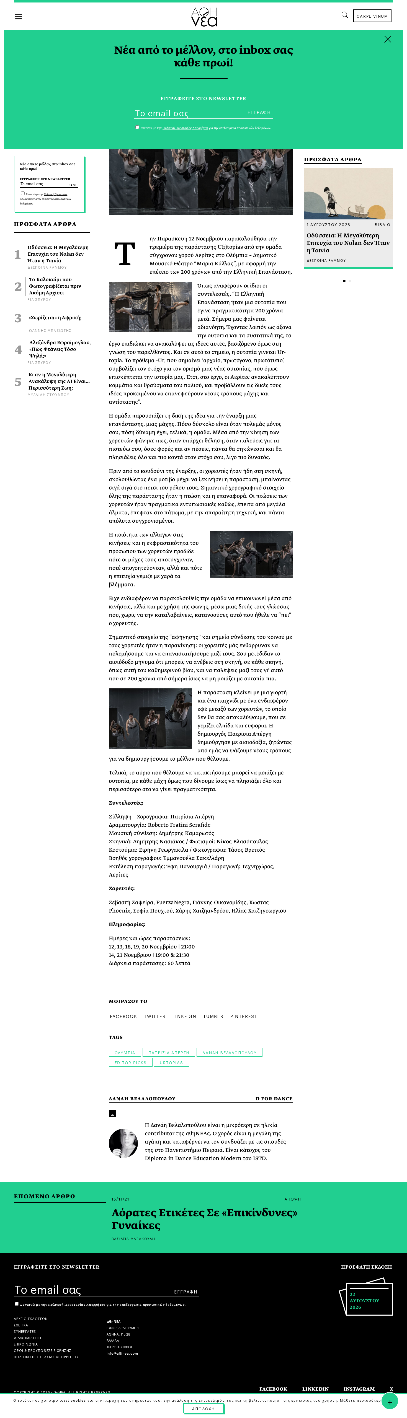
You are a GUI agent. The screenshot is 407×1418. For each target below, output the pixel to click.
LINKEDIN (315, 1389)
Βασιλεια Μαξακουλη (133, 1238)
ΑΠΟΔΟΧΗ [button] (203, 1408)
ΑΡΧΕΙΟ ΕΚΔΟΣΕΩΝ (31, 1318)
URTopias (171, 1062)
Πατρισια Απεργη (168, 1052)
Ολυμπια (125, 1052)
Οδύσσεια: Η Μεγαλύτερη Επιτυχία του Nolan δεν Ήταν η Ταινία (58, 254)
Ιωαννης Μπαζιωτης (50, 330)
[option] (348, 218)
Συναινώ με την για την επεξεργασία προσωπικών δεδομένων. (45, 199)
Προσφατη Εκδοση (366, 1267)
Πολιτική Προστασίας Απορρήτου (76, 1305)
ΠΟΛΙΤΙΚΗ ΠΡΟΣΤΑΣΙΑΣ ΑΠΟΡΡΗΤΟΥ (46, 1356)
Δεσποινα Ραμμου (47, 266)
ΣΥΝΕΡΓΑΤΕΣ (25, 1331)
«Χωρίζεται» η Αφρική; (55, 318)
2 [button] (350, 281)
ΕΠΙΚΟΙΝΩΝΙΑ (26, 1343)
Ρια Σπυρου (39, 299)
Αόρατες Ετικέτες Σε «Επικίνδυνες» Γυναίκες (205, 1219)
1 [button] (344, 281)
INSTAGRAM (359, 1389)
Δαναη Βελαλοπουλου (229, 1052)
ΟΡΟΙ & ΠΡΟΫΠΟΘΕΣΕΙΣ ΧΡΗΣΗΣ (42, 1350)
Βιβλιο (383, 224)
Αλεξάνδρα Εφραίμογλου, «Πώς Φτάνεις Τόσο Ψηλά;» (60, 349)
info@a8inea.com (122, 1352)
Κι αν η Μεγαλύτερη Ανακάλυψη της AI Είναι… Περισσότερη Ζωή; (59, 382)
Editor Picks (131, 1062)
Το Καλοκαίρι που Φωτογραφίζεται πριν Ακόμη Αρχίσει (55, 286)
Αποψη (293, 1199)
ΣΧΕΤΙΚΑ (21, 1324)
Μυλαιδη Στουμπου (48, 394)
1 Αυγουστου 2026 (329, 224)
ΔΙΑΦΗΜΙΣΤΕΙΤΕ (28, 1337)
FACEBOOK (273, 1389)
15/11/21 (121, 1199)
